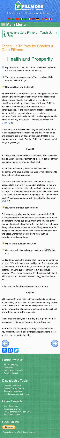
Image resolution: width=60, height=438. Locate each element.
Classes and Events (12, 385)
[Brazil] (25, 18)
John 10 (6, 122)
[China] (17, 18)
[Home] (30, 5)
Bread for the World (12, 414)
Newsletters (9, 367)
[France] (42, 18)
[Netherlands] (33, 18)
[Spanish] (46, 18)
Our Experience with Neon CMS (17, 411)
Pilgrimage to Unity (12, 408)
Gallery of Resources (13, 391)
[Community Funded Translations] (50, 18)
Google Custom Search (14, 388)
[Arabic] (13, 18)
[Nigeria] (21, 18)
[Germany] (37, 18)
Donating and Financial (13, 370)
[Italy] (29, 18)
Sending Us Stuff (11, 373)
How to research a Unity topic (16, 393)
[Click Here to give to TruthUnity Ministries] (9, 427)
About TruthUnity (11, 364)
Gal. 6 (5, 201)
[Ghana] (9, 18)
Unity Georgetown (11, 406)
